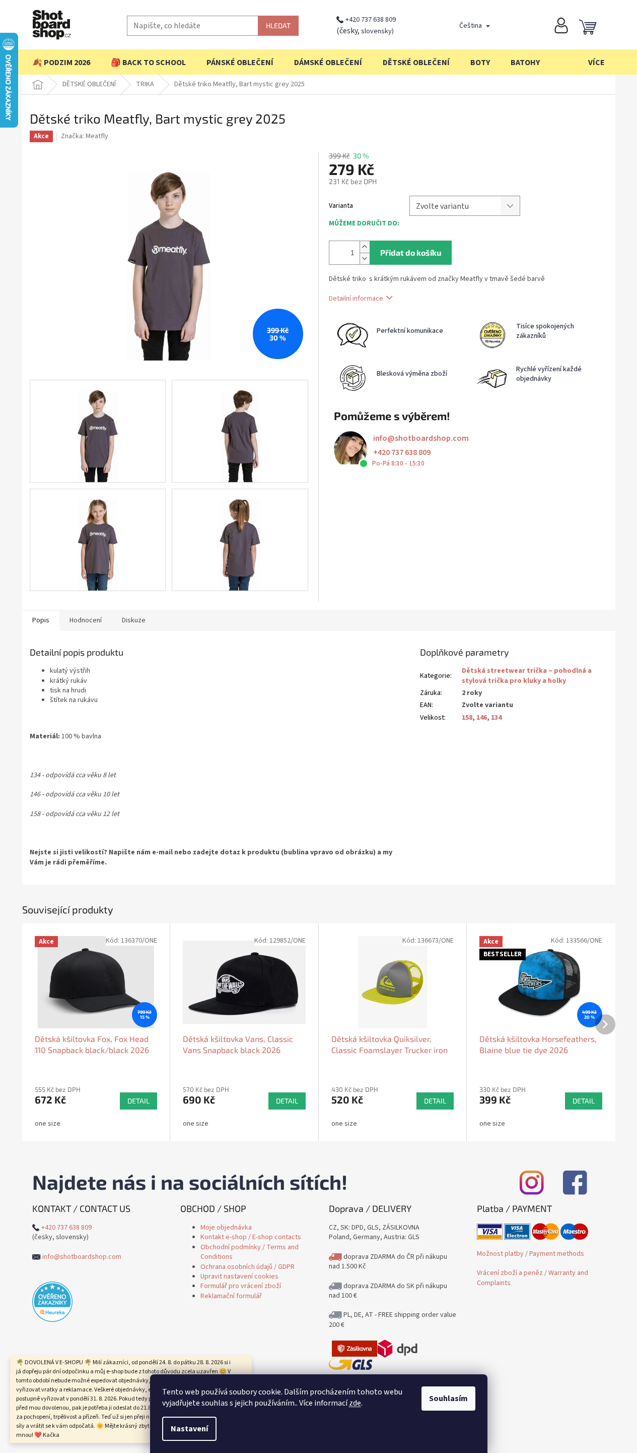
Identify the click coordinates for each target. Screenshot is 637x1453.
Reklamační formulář (231, 1296)
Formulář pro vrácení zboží (240, 1286)
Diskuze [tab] (134, 620)
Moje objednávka (226, 1228)
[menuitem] (61, 62)
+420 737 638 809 (370, 20)
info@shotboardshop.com (421, 438)
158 (467, 718)
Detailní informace (356, 298)
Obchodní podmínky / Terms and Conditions (249, 1252)
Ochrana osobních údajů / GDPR (247, 1267)
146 (481, 718)
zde (355, 1403)
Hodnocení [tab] (85, 620)
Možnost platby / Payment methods (530, 1254)
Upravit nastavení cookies (239, 1276)
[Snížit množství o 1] (365, 258)
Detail (138, 1100)
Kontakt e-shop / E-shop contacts (250, 1237)
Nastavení (189, 1428)
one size (47, 1124)
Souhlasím (448, 1398)
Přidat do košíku (410, 252)
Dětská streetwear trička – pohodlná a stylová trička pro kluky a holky (527, 675)
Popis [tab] (40, 620)
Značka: (84, 136)
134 (496, 718)
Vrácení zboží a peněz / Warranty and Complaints (532, 1278)
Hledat (278, 25)
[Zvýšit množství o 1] (365, 247)
